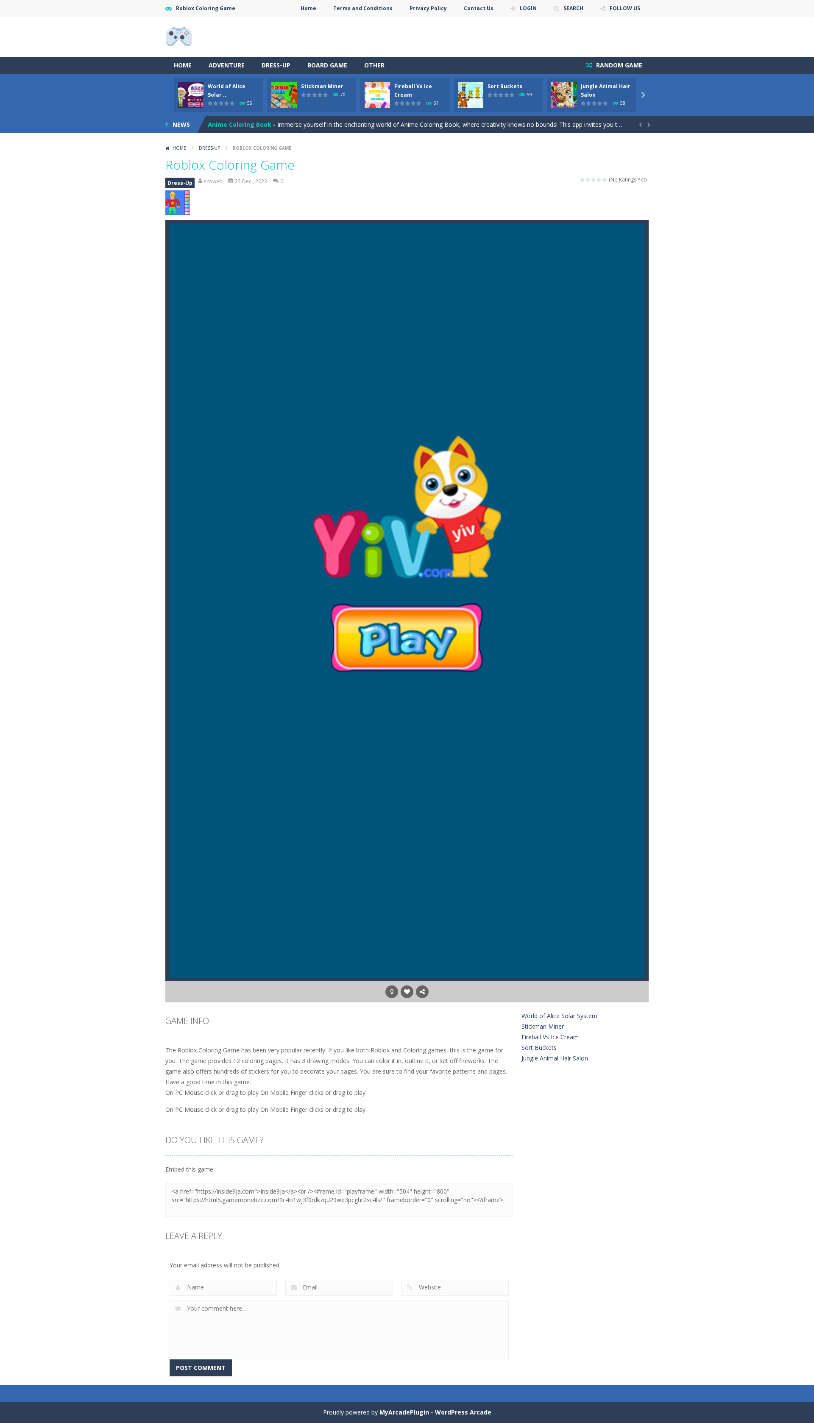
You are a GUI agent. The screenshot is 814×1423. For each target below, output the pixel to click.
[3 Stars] (594, 179)
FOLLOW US (625, 8)
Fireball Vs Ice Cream (550, 1037)
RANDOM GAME (618, 65)
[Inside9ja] (178, 36)
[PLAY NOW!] (191, 94)
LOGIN (528, 8)
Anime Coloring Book (239, 124)
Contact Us (478, 8)
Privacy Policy (428, 8)
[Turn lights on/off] (391, 991)
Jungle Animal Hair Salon (554, 1058)
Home (308, 8)
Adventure (227, 65)
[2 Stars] (588, 179)
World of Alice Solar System (559, 1016)
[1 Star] (582, 179)
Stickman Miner (322, 86)
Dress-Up (276, 65)
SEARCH (573, 8)
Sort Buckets (505, 86)
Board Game (327, 65)
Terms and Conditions (363, 8)
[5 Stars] (605, 179)
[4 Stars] (599, 179)
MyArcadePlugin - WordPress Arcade (435, 1412)
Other (374, 65)
